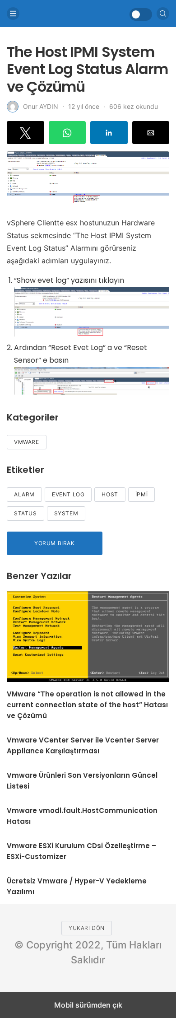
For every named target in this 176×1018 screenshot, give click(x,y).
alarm (24, 494)
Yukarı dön (87, 928)
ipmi (141, 494)
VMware (26, 442)
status (25, 513)
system (66, 513)
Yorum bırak (54, 543)
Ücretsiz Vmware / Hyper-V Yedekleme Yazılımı (77, 886)
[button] (25, 132)
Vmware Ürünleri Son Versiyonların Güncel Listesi (82, 781)
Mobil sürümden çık (88, 1004)
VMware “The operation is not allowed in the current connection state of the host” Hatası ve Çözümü (87, 704)
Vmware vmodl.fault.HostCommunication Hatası (82, 816)
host (110, 494)
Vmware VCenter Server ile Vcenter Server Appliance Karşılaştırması (83, 745)
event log (68, 494)
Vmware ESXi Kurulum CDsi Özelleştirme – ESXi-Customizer (81, 851)
